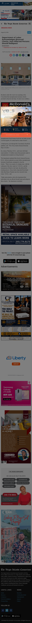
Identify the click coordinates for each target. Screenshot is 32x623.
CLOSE (29, 106)
